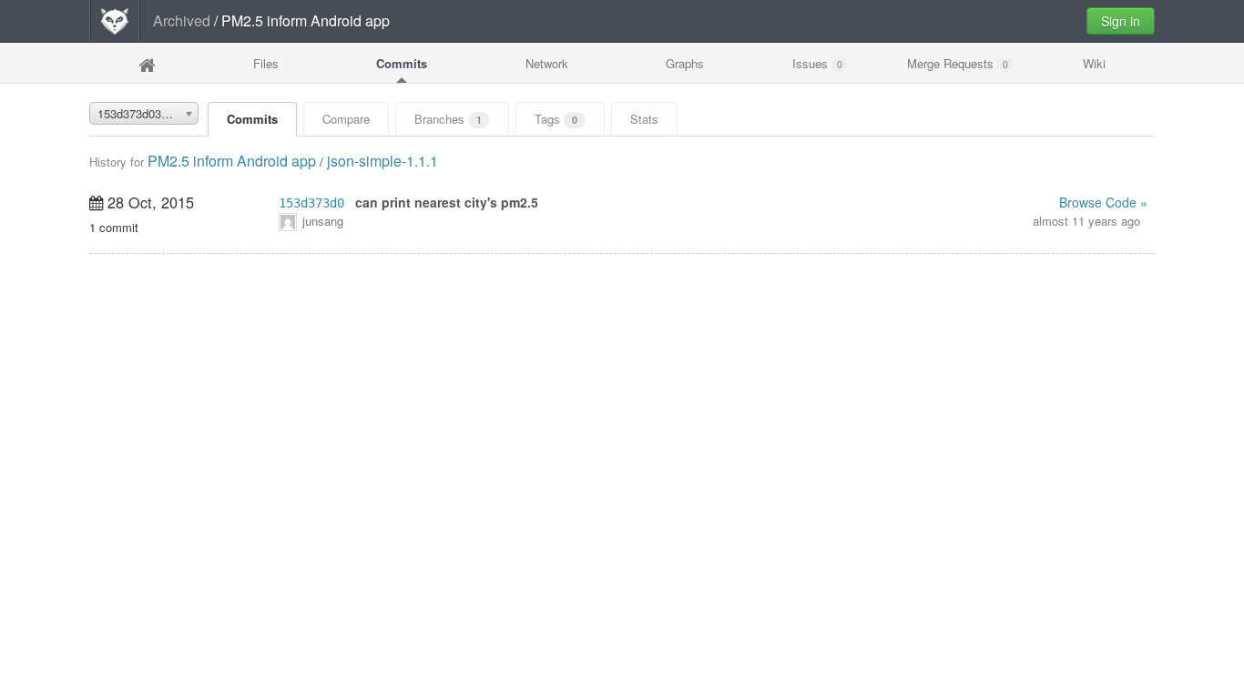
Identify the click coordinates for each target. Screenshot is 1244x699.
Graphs (685, 63)
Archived (181, 20)
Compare (346, 118)
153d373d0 (311, 203)
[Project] (146, 64)
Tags (556, 118)
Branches (448, 118)
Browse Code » (1103, 202)
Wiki (1094, 63)
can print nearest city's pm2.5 (446, 202)
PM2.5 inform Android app (232, 160)
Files (266, 63)
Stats (644, 118)
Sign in (1120, 21)
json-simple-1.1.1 (382, 160)
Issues (817, 63)
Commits (401, 63)
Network (546, 63)
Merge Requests (957, 63)
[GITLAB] (115, 21)
